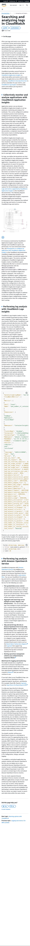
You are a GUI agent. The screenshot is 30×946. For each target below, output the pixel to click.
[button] (6, 36)
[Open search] (27, 5)
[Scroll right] (23, 5)
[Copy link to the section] (2, 95)
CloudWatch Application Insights (11, 75)
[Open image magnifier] (3, 237)
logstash (23, 683)
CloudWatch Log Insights (9, 84)
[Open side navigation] (2, 9)
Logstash (9, 646)
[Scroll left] (9, 5)
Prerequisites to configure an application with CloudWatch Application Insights (13, 250)
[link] (22, 13)
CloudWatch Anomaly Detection (17, 81)
